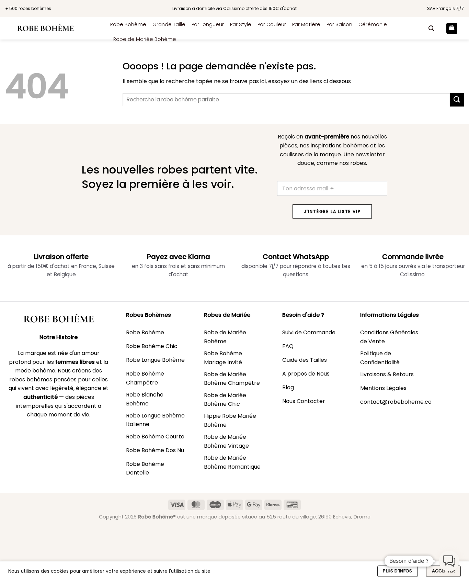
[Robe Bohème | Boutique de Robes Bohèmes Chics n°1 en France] (52, 28)
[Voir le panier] (451, 28)
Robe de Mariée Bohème (144, 39)
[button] (431, 28)
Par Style (240, 24)
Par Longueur (208, 24)
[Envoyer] (457, 99)
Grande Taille (168, 24)
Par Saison (339, 24)
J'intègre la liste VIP (332, 211)
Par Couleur (272, 24)
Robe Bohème (128, 24)
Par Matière (306, 24)
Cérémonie (372, 24)
